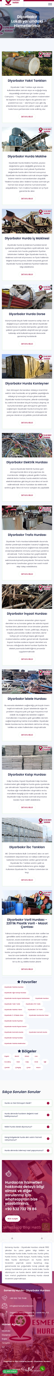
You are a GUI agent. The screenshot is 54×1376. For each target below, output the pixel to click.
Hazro (38, 1067)
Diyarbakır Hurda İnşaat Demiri (15, 1026)
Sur (3, 1347)
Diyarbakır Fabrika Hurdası (14, 987)
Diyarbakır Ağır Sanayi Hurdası (15, 993)
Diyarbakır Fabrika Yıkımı (13, 1010)
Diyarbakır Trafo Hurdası (27, 535)
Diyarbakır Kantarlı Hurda (38, 1032)
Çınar (29, 1067)
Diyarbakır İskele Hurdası (27, 699)
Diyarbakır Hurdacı (42, 998)
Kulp (27, 1062)
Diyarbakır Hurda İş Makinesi (27, 238)
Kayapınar (6, 1335)
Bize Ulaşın (13, 1218)
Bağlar (4, 1339)
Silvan (27, 1056)
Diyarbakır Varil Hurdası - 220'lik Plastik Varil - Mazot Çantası (27, 923)
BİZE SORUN (11, 1371)
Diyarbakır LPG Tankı (33, 1004)
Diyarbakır (6, 1331)
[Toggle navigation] (50, 4)
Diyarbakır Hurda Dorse (27, 314)
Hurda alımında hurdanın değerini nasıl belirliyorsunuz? (21, 1114)
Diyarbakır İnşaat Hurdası (27, 614)
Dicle (36, 1062)
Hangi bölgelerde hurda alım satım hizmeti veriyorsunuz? (23, 1138)
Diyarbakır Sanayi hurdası (14, 1038)
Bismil (17, 1056)
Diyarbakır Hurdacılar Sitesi (38, 1015)
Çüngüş (18, 1067)
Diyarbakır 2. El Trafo (35, 1010)
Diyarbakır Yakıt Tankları (27, 81)
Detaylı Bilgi (27, 116)
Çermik (7, 1067)
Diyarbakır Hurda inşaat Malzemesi (17, 998)
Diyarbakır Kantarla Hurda (14, 1032)
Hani (18, 1062)
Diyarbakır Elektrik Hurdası (27, 462)
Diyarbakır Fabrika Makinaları (15, 1043)
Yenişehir (6, 1343)
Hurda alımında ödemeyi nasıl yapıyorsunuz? (24, 1150)
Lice (36, 1056)
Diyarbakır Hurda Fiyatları (14, 1021)
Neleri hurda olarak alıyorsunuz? (18, 1126)
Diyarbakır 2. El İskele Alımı (14, 1015)
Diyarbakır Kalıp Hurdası (27, 774)
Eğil (45, 1062)
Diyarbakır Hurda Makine (27, 156)
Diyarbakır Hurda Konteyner (27, 383)
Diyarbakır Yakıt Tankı (12, 1004)
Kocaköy (8, 1062)
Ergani (7, 1056)
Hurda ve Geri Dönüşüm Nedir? (18, 1103)
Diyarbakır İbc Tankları (27, 847)
